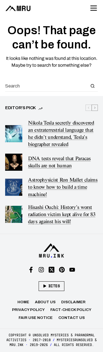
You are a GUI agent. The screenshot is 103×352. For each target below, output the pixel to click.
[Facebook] (31, 270)
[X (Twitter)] (52, 270)
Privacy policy (28, 310)
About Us (45, 302)
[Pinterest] (62, 270)
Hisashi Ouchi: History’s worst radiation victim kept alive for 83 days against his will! (61, 214)
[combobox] (46, 85)
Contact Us (71, 318)
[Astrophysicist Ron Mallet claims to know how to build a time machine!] (13, 187)
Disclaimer (73, 302)
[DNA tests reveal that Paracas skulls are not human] (13, 162)
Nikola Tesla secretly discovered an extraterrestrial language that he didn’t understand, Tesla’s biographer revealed (61, 133)
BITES (54, 286)
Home (23, 302)
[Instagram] (41, 270)
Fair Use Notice (36, 318)
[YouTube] (72, 270)
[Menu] (94, 8)
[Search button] (92, 85)
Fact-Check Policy (70, 310)
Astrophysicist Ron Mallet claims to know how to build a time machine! (63, 187)
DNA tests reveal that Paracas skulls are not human (59, 162)
